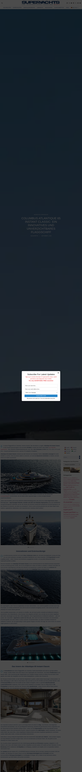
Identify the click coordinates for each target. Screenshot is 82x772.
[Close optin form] (58, 373)
